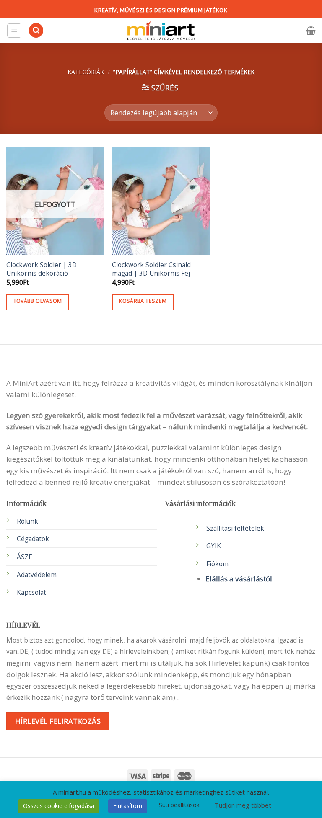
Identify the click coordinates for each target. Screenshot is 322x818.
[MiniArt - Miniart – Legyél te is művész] (161, 31)
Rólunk (27, 521)
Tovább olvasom (37, 300)
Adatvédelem (37, 574)
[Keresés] (36, 30)
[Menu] (14, 30)
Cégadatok (33, 538)
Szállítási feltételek (235, 528)
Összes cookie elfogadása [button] (58, 806)
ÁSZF (24, 556)
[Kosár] (311, 30)
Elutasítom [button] (127, 806)
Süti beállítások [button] (179, 805)
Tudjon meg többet (243, 805)
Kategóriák (86, 72)
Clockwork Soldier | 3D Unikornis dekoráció (41, 269)
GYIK (213, 546)
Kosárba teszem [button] (142, 300)
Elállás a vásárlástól (238, 578)
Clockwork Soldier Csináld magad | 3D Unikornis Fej (151, 269)
